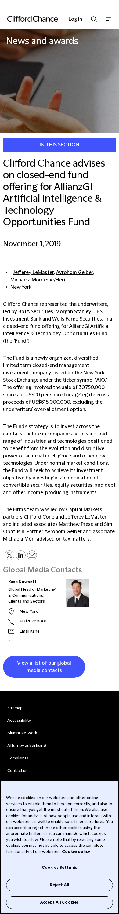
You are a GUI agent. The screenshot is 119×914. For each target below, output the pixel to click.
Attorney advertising (26, 745)
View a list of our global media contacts (44, 666)
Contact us (17, 770)
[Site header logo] (50, 19)
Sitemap (15, 708)
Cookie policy (76, 851)
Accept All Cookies (59, 902)
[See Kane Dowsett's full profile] (15, 640)
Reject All (59, 885)
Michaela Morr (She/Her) (37, 280)
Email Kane (30, 631)
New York (20, 287)
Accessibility (19, 720)
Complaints (17, 758)
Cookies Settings (59, 867)
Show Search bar (94, 17)
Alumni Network (22, 733)
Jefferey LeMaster (33, 272)
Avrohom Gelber (74, 272)
